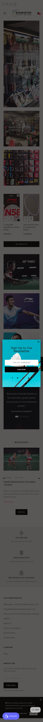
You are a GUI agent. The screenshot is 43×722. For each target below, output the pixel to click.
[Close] (38, 342)
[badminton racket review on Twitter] (17, 379)
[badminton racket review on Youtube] (28, 379)
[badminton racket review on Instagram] (23, 379)
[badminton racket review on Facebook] (12, 379)
